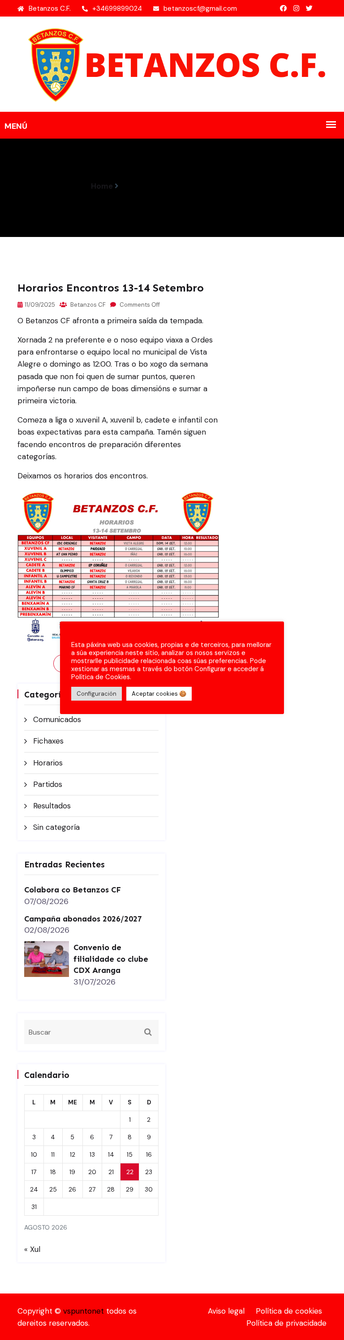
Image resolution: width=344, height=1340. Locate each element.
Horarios (48, 763)
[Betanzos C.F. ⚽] (172, 63)
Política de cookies (289, 1311)
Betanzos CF (87, 305)
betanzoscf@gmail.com (200, 8)
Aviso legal (226, 1311)
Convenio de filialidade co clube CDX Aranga (110, 959)
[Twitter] (309, 8)
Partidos (47, 784)
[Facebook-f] (283, 8)
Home (102, 186)
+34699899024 (117, 8)
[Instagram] (296, 8)
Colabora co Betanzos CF (72, 890)
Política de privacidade (286, 1323)
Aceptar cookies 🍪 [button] (159, 693)
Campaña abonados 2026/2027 (83, 919)
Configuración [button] (96, 693)
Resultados (52, 806)
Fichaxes (48, 741)
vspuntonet (83, 1311)
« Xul (32, 1249)
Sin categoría (56, 827)
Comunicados (57, 719)
